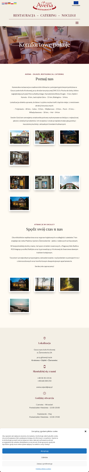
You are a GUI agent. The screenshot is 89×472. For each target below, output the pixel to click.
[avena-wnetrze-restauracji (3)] (19, 164)
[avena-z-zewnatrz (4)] (69, 143)
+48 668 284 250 (44, 381)
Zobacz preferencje (44, 464)
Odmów (44, 457)
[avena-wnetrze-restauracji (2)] (44, 143)
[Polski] (12, 3)
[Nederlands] (3, 3)
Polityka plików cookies (43, 469)
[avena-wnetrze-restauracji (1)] (19, 188)
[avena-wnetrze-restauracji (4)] (44, 188)
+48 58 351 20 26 (44, 378)
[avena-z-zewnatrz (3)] (19, 209)
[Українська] (15, 3)
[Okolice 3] (19, 311)
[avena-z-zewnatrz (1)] (19, 143)
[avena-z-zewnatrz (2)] (69, 188)
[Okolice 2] (69, 290)
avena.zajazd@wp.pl (44, 387)
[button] (85, 431)
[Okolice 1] (44, 290)
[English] (6, 3)
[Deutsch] (9, 3)
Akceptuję (44, 451)
